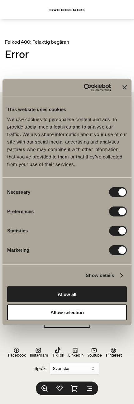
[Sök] (44, 388)
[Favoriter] (59, 388)
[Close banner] (124, 87)
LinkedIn (76, 355)
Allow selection (67, 312)
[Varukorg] (74, 388)
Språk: (40, 368)
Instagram (39, 355)
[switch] (118, 211)
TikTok (58, 355)
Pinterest (114, 355)
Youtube (94, 355)
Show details (100, 275)
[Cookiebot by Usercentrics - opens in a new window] (84, 87)
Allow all (67, 294)
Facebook (17, 355)
